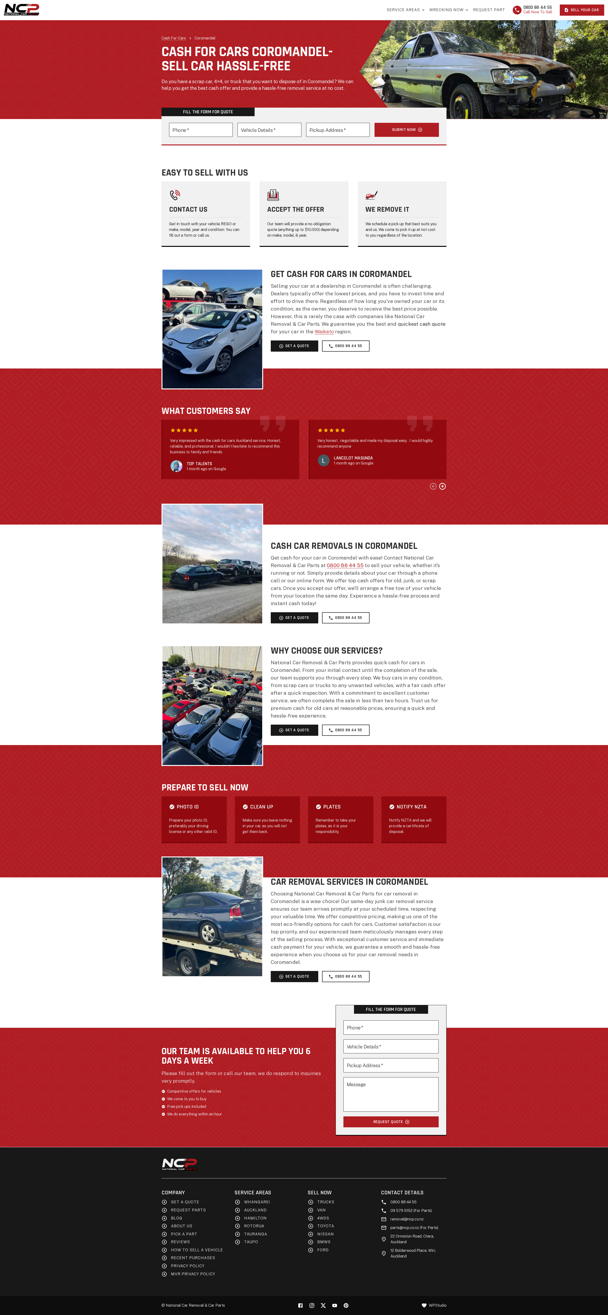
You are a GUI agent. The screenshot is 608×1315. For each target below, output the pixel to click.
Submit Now (404, 129)
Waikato (324, 332)
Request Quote (388, 1121)
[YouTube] (334, 1305)
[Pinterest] (346, 1305)
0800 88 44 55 (348, 346)
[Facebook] (300, 1305)
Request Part (489, 10)
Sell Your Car (585, 10)
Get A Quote (297, 346)
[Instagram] (312, 1305)
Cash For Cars (174, 38)
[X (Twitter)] (323, 1305)
